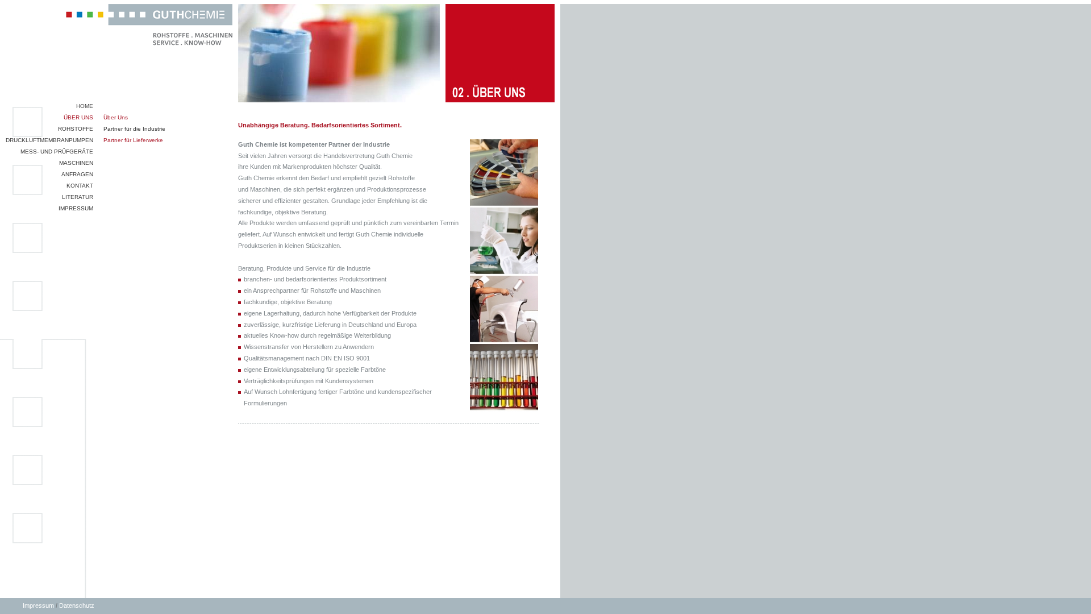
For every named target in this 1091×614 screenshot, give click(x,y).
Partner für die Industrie (134, 129)
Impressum (38, 605)
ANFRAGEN (77, 174)
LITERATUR (77, 197)
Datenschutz (76, 605)
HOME (84, 106)
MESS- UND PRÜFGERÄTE (56, 151)
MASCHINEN (76, 163)
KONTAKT (79, 185)
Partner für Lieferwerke (133, 140)
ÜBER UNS (78, 117)
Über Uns (115, 117)
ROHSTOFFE (75, 129)
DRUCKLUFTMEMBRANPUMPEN (49, 140)
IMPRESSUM (76, 208)
